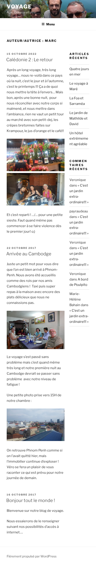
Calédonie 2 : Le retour (29, 59)
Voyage (19, 6)
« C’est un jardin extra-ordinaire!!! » (79, 316)
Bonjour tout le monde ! (30, 500)
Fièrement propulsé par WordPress (31, 556)
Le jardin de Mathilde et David (78, 118)
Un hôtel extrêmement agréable (78, 138)
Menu (50, 24)
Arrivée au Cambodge (28, 253)
